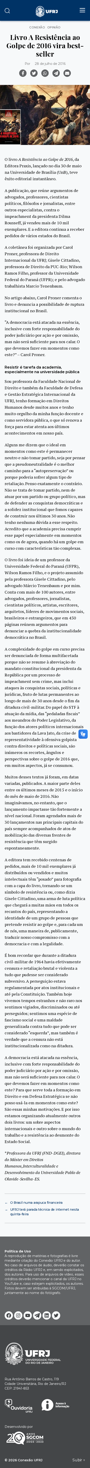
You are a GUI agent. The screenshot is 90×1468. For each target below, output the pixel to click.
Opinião (54, 27)
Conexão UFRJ (30, 1460)
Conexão (37, 27)
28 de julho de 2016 (50, 64)
